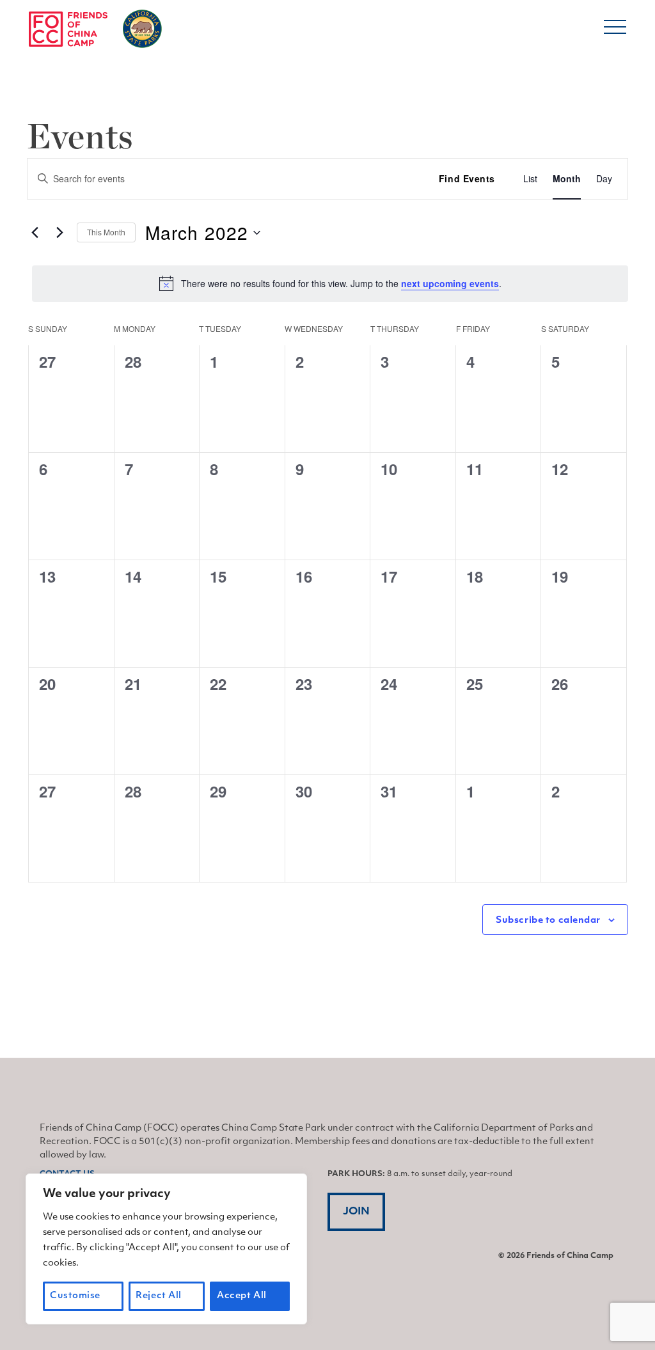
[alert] (330, 283)
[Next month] (59, 232)
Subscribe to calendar (548, 920)
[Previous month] (34, 232)
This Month (106, 231)
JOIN (356, 1212)
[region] (166, 1248)
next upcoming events (450, 283)
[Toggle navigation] (615, 31)
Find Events (467, 178)
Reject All (159, 1296)
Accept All (242, 1296)
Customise (75, 1296)
